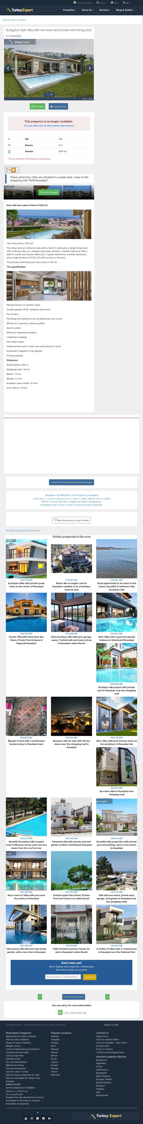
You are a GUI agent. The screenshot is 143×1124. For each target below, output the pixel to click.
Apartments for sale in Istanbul (21, 1036)
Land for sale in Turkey (17, 1071)
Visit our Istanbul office (107, 1039)
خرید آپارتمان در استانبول (17, 1091)
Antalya (54, 1042)
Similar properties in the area (24, 530)
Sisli (98, 1092)
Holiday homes (13, 1058)
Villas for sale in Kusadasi (14, 20)
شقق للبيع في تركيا (14, 1094)
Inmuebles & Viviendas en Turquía (23, 1100)
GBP (127, 3)
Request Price (59, 106)
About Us (87, 10)
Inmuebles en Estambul (17, 1103)
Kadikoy (100, 1089)
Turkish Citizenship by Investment (23, 1049)
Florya (99, 1066)
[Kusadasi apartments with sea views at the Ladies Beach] (40, 997)
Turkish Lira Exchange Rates (110, 1052)
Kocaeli (54, 1065)
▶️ (13, 170)
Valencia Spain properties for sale (22, 1074)
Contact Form (102, 1046)
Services (104, 10)
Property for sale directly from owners (25, 1097)
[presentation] (7, 68)
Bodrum (55, 1049)
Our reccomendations (16, 1062)
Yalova (54, 1071)
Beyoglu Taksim (104, 1079)
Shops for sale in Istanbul (18, 1042)
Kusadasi (55, 1039)
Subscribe (90, 977)
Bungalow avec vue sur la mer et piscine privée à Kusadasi (71, 504)
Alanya (54, 1052)
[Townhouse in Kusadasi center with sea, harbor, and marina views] (107, 997)
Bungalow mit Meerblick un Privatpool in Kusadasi (71, 495)
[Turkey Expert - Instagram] (31, 1118)
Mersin (54, 1055)
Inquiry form (102, 1036)
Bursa (54, 1058)
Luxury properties (15, 1055)
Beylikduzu (101, 1060)
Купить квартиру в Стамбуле (20, 1087)
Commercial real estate (17, 1052)
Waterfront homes (15, 1065)
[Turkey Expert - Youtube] (25, 1118)
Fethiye (54, 1068)
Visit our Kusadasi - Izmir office (111, 1042)
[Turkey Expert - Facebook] (37, 1118)
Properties (69, 10)
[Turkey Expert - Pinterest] (43, 1118)
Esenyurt (100, 1085)
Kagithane (101, 1063)
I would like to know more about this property (71, 482)
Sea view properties (16, 1068)
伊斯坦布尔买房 (13, 1084)
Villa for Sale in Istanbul (17, 1039)
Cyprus (54, 1062)
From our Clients (104, 1049)
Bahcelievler (102, 1095)
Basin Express (103, 1076)
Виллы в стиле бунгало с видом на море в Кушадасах (71, 501)
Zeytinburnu (102, 1069)
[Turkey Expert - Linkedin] (49, 1118)
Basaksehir (101, 1073)
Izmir (53, 1046)
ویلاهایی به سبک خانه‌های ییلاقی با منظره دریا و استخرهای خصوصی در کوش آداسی (72, 498)
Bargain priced (13, 1046)
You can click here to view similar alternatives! (49, 125)
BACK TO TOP (111, 1025)
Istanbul (55, 1036)
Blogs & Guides (124, 10)
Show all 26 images (49, 192)
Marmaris (55, 1074)
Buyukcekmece (103, 1082)
